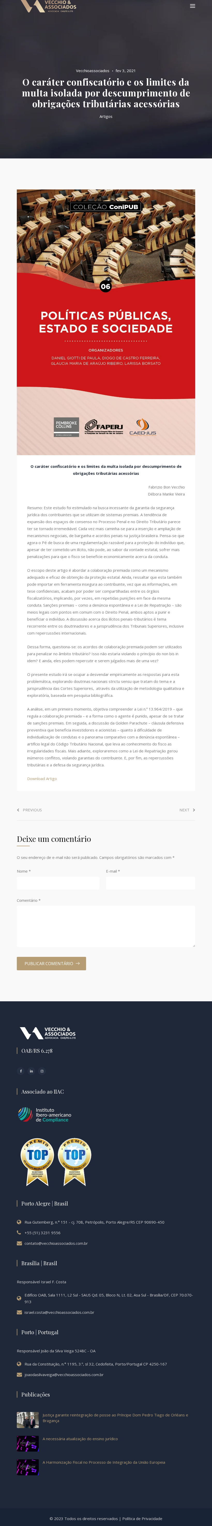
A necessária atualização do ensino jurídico (80, 1438)
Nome (24, 871)
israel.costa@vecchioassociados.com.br (59, 1312)
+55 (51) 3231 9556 (42, 1232)
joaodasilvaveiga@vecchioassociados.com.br (64, 1374)
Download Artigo (42, 778)
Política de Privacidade (142, 1518)
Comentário (29, 900)
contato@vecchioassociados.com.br (56, 1243)
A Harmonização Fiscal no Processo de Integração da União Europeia (104, 1462)
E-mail (113, 871)
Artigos (106, 116)
